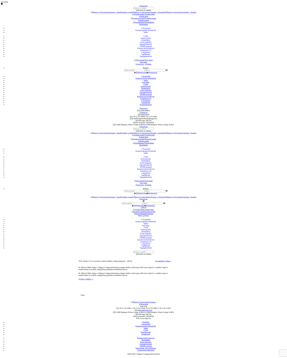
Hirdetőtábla (145, 88)
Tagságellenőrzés (146, 105)
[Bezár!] (143, 4)
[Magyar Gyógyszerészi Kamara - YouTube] (180, 12)
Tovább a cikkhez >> (85, 279)
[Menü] (143, 114)
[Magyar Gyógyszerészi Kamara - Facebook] (148, 12)
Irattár (146, 80)
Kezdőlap (145, 322)
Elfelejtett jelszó (141, 72)
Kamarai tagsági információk (146, 78)
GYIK (146, 84)
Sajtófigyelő (145, 334)
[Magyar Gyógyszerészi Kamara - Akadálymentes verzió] (111, 12)
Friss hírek (145, 82)
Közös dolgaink (145, 90)
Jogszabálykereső (146, 92)
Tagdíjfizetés (145, 103)
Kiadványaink (146, 86)
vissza (82, 295)
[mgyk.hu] (143, 6)
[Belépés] (166, 70)
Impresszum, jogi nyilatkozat (146, 348)
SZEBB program (146, 346)
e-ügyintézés (145, 101)
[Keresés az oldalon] (143, 10)
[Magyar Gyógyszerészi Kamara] (143, 302)
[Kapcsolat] (143, 304)
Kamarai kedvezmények (145, 97)
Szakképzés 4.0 (145, 99)
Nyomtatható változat (162, 261)
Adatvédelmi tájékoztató (145, 350)
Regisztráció (152, 72)
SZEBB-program (146, 94)
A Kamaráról (145, 76)
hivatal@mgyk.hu (146, 310)
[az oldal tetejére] (143, 110)
